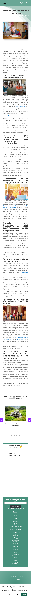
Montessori (15, 543)
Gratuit (15, 523)
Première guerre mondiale (9, 115)
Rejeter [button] (19, 594)
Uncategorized (15, 563)
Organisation (15, 549)
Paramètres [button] (5, 594)
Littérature (15, 538)
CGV (16, 581)
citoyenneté (20, 339)
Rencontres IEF (15, 554)
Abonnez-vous (15, 506)
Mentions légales (15, 579)
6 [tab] (19, 435)
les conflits (14, 206)
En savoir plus (13, 594)
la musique (21, 206)
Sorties (15, 559)
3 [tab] (14, 435)
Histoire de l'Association (15, 526)
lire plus (7, 428)
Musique (15, 545)
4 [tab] (16, 435)
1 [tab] (11, 435)
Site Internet (15, 555)
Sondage (15, 557)
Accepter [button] (24, 594)
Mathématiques (15, 540)
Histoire (16, 524)
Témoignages (12, 17)
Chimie (15, 517)
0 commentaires (20, 17)
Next (29, 419)
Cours (15, 518)
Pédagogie (26, 15)
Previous (2, 419)
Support (15, 560)
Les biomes (6, 206)
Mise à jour (15, 541)
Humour (16, 527)
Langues (15, 534)
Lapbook (15, 535)
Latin (15, 537)
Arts (15, 514)
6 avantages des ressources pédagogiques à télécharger (15, 424)
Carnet (15, 515)
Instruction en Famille (17, 15)
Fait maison (15, 520)
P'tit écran (15, 551)
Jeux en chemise (15, 532)
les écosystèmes (20, 106)
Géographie (15, 521)
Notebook (15, 546)
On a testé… (15, 548)
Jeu (15, 531)
